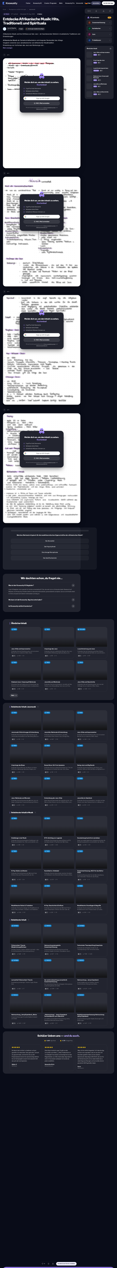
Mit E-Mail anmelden (42, 103)
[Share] (103, 11)
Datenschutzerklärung (41, 109)
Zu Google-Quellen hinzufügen (36, 29)
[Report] (110, 11)
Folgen (21, 29)
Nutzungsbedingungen (49, 107)
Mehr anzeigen (7, 48)
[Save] (96, 11)
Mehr (12, 695)
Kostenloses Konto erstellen (66, 1263)
